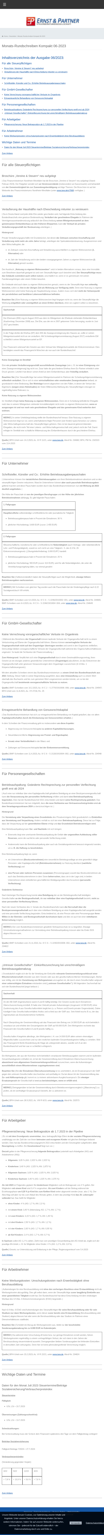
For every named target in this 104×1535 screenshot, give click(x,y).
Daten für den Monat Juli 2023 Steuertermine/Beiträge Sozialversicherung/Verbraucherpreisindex (46, 147)
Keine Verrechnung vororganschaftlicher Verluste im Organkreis (32, 94)
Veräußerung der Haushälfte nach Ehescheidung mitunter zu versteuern (35, 72)
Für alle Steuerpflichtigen (17, 63)
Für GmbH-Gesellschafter (17, 89)
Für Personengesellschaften (18, 104)
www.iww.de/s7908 (65, 190)
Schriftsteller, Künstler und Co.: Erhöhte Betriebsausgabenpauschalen (35, 83)
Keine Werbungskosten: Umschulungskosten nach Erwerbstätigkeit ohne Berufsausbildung (44, 136)
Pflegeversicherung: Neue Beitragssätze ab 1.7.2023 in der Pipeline (34, 124)
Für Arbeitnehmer (12, 130)
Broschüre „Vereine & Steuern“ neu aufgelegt (24, 68)
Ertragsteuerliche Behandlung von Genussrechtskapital (28, 98)
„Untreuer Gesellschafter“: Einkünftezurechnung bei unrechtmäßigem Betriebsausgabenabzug (45, 113)
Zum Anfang (7, 153)
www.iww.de (57, 440)
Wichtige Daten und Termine (19, 142)
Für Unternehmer (12, 78)
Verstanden (76, 1523)
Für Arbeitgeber (11, 119)
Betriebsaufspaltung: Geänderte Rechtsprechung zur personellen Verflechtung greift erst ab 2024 (46, 109)
